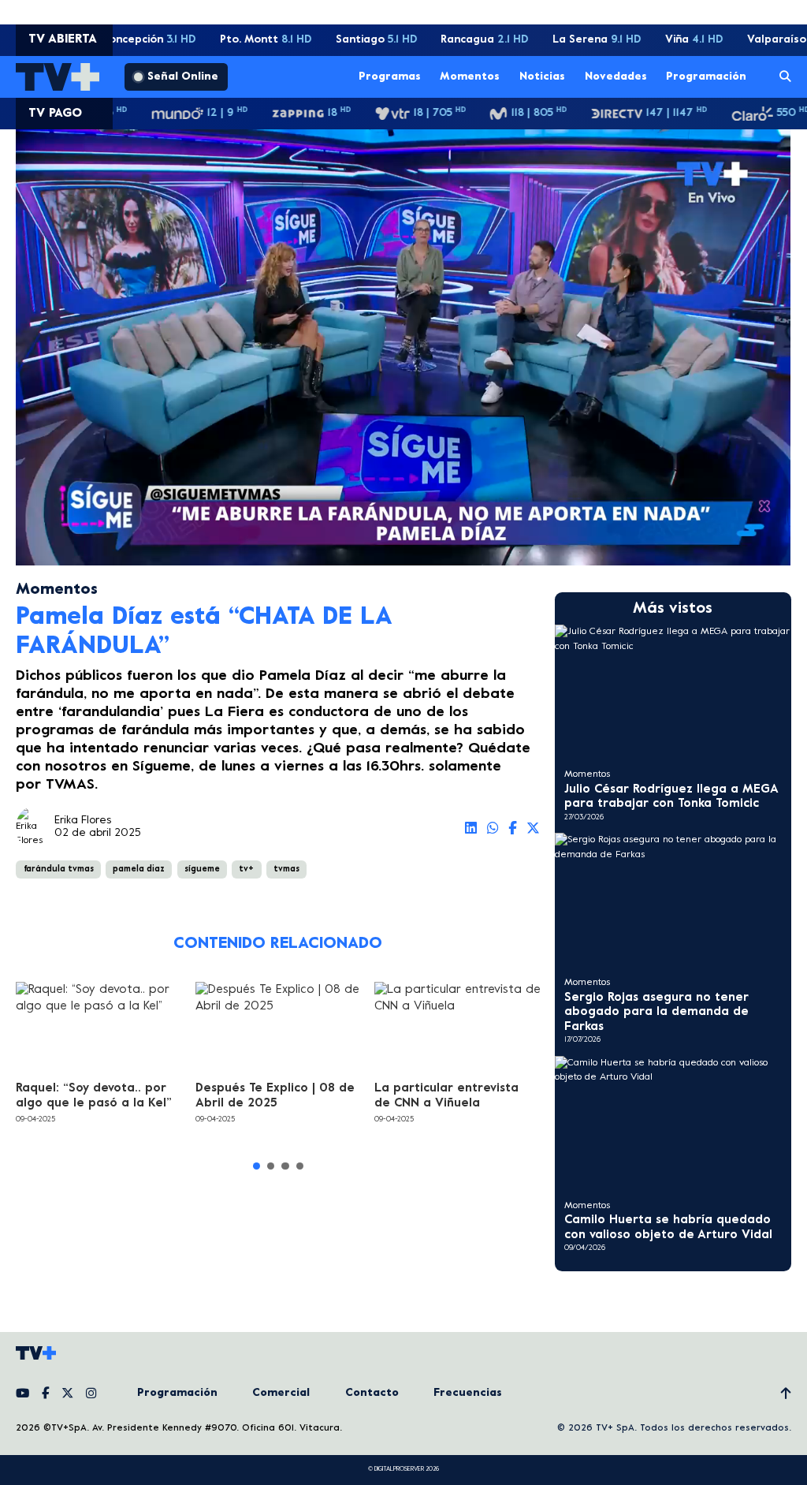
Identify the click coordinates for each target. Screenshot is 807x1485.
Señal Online (182, 77)
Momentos (470, 76)
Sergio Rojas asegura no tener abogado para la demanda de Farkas (656, 1012)
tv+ (246, 869)
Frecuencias (467, 1393)
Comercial (281, 1393)
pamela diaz (139, 869)
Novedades (616, 76)
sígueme (202, 869)
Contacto (372, 1393)
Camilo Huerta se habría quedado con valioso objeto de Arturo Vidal (668, 1227)
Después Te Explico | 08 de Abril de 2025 (275, 1095)
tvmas (286, 869)
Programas (390, 76)
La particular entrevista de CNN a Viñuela (446, 1095)
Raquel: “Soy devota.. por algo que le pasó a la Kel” (94, 1095)
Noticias (542, 76)
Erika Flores (82, 820)
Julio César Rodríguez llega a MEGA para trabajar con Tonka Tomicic (671, 796)
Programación (706, 76)
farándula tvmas (59, 869)
